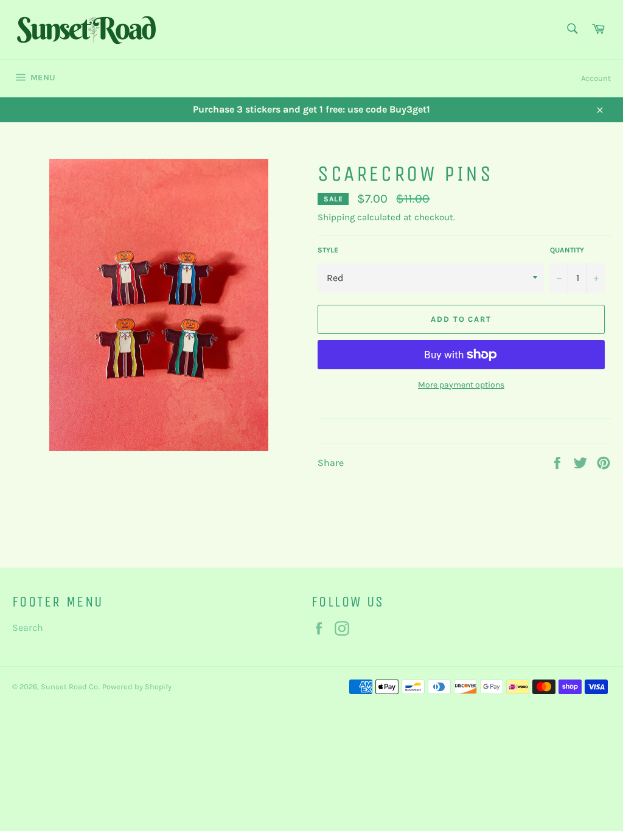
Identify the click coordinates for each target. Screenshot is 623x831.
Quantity (567, 250)
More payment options (461, 385)
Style (328, 250)
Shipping (336, 217)
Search (27, 627)
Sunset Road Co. (70, 686)
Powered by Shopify (137, 686)
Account (596, 78)
